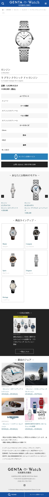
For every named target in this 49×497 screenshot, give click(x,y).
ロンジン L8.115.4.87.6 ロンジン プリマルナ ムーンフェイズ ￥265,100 (36, 208)
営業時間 (5, 453)
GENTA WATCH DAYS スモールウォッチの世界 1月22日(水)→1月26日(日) (35, 425)
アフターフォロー (7, 450)
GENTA (4, 456)
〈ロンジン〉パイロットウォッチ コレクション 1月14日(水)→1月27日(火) (36, 390)
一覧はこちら (24, 351)
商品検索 (13, 494)
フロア (37, 448)
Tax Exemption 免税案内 (16, 453)
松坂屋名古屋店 (40, 453)
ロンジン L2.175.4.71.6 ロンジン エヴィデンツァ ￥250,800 (9, 206)
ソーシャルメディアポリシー (12, 459)
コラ (24, 448)
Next (46, 196)
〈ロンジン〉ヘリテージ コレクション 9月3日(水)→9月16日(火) (12, 425)
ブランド (31, 448)
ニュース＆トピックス (14, 448)
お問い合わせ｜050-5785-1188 (24, 164)
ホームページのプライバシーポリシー (34, 456)
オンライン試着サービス (27, 156)
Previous (2, 196)
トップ (4, 448)
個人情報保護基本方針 (15, 456)
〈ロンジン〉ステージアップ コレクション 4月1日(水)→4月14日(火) (12, 390)
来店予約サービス (36, 450)
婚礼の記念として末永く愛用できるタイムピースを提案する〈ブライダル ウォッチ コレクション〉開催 (24, 339)
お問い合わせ (29, 453)
